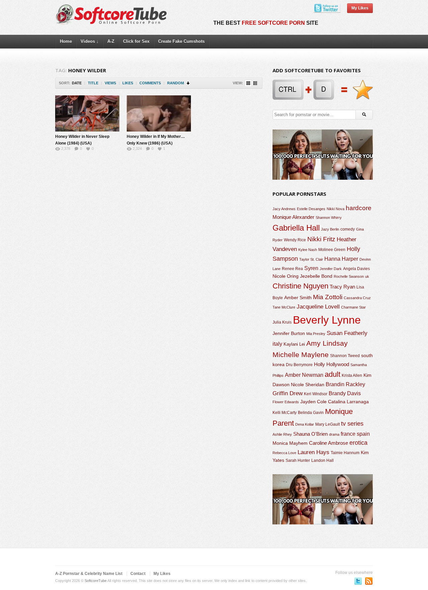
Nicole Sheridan (307, 384)
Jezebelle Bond (316, 276)
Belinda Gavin (311, 412)
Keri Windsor (315, 394)
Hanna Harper (341, 259)
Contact (137, 573)
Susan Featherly (347, 333)
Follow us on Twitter (358, 581)
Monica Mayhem (290, 443)
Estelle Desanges (311, 209)
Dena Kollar (304, 424)
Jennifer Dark (331, 269)
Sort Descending (188, 83)
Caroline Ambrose (328, 443)
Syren (311, 268)
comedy (347, 229)
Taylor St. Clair (311, 259)
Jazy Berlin (330, 229)
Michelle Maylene (301, 354)
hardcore (358, 208)
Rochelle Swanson (349, 276)
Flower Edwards (286, 402)
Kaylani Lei (294, 344)
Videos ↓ (90, 41)
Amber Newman (304, 375)
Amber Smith (298, 297)
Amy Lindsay (327, 343)
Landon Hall (322, 460)
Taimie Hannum (345, 452)
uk (367, 276)
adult (332, 374)
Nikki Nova (335, 209)
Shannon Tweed (345, 355)
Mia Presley (315, 334)
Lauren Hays (313, 452)
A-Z (110, 41)
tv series (352, 423)
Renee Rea (292, 268)
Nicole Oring (286, 276)
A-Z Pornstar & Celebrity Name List (88, 573)
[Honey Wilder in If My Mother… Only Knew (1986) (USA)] (158, 113)
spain (363, 434)
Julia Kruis (282, 322)
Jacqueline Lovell (318, 307)
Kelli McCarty (285, 412)
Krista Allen (352, 375)
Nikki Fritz (321, 239)
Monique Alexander (293, 217)
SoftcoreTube (96, 581)
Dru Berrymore (299, 364)
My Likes (359, 8)
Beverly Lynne (327, 320)
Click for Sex (136, 41)
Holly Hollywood (331, 364)
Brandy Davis (345, 393)
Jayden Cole (313, 401)
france (348, 434)
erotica (358, 442)
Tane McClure (284, 307)
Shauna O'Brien (310, 434)
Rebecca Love (284, 453)
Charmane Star (353, 307)
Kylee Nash (307, 250)
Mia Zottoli (327, 297)
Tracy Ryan (342, 286)
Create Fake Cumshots (181, 41)
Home (66, 41)
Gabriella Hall (296, 227)
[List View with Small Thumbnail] (255, 83)
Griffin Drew (288, 393)
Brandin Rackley (345, 384)
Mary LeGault (327, 424)
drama (334, 434)
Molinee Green (331, 249)
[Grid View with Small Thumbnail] (248, 83)
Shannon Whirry (329, 218)
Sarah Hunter (298, 460)
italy (277, 344)
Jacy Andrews (284, 209)
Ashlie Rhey (282, 434)
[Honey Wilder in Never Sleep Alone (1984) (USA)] (87, 113)
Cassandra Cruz (357, 298)
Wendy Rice (295, 240)
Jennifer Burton (289, 333)
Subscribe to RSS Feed (369, 581)
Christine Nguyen (300, 286)
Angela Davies (356, 268)
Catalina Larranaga (348, 401)
